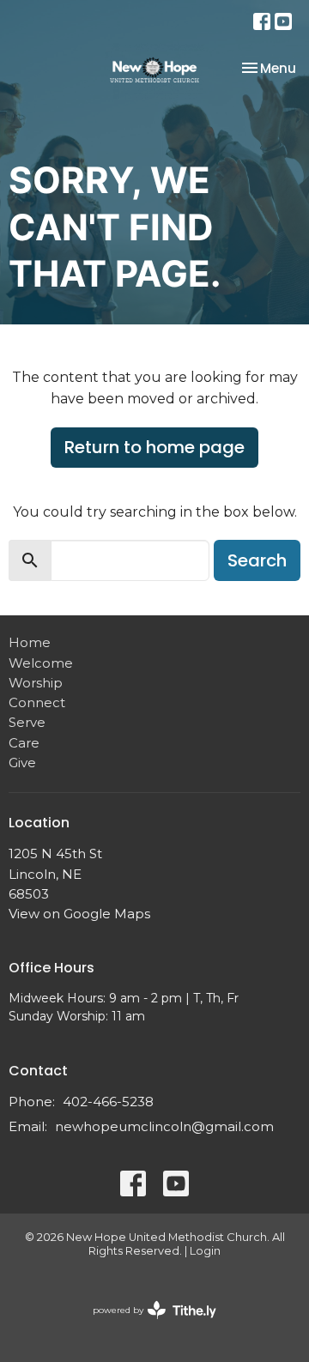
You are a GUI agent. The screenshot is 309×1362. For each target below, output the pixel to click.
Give (22, 762)
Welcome (41, 663)
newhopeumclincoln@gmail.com (164, 1126)
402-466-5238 (108, 1101)
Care (24, 743)
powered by (146, 1324)
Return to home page (154, 447)
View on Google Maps (79, 913)
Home (30, 642)
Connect (37, 702)
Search (257, 560)
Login (205, 1250)
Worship (36, 683)
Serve (27, 722)
